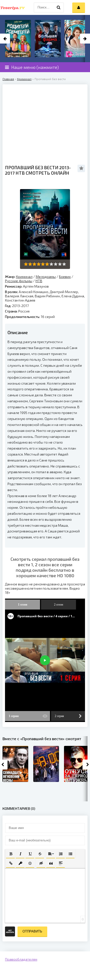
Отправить (32, 931)
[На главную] (12, 7)
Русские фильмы (18, 281)
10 (64, 264)
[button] (10, 853)
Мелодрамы (46, 276)
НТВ (39, 281)
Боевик (65, 276)
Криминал (24, 79)
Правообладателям (21, 959)
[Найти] (59, 7)
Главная (8, 79)
